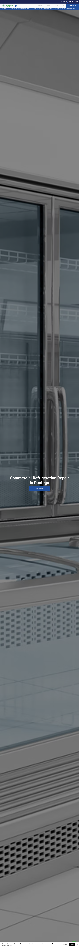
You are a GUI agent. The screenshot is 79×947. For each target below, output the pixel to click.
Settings (65, 944)
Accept (72, 944)
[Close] (77, 944)
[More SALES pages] (50, 5)
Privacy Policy (9, 945)
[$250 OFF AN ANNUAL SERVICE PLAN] (39, 8)
